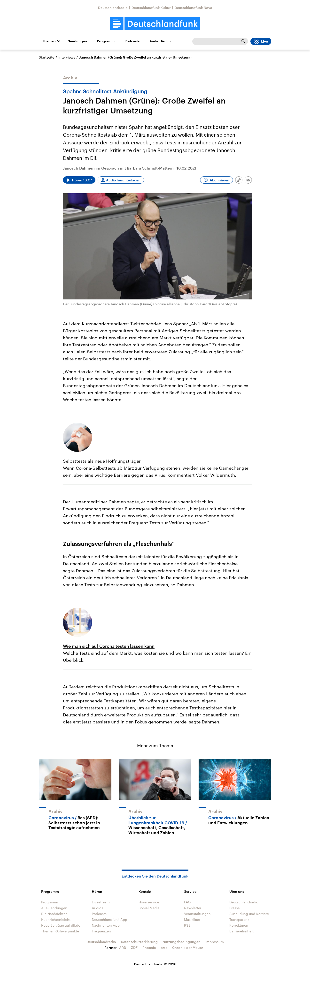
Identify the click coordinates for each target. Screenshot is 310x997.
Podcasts (132, 41)
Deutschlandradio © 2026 (155, 964)
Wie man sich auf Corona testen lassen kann (109, 646)
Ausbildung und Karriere (249, 914)
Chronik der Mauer (187, 947)
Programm (106, 41)
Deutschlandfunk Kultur (151, 8)
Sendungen (77, 41)
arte (164, 947)
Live (264, 41)
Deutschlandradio (113, 8)
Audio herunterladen (123, 180)
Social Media (149, 908)
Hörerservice (149, 902)
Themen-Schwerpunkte (60, 931)
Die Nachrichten (54, 914)
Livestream (101, 902)
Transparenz (239, 919)
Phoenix (149, 947)
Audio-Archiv (160, 41)
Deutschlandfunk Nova (193, 8)
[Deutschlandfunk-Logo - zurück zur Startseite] (155, 23)
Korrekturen (238, 925)
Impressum (214, 942)
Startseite (46, 57)
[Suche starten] (243, 41)
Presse (234, 908)
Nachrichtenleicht (55, 919)
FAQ (187, 902)
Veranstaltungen (197, 914)
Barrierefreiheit (241, 931)
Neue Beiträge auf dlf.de (60, 925)
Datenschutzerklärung (139, 942)
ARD (122, 947)
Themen (49, 41)
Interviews (66, 57)
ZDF (134, 947)
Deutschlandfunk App (109, 919)
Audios (97, 908)
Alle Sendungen (54, 908)
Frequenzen (101, 931)
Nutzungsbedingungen (182, 942)
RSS (187, 925)
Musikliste (192, 919)
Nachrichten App (106, 925)
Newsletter (192, 908)
